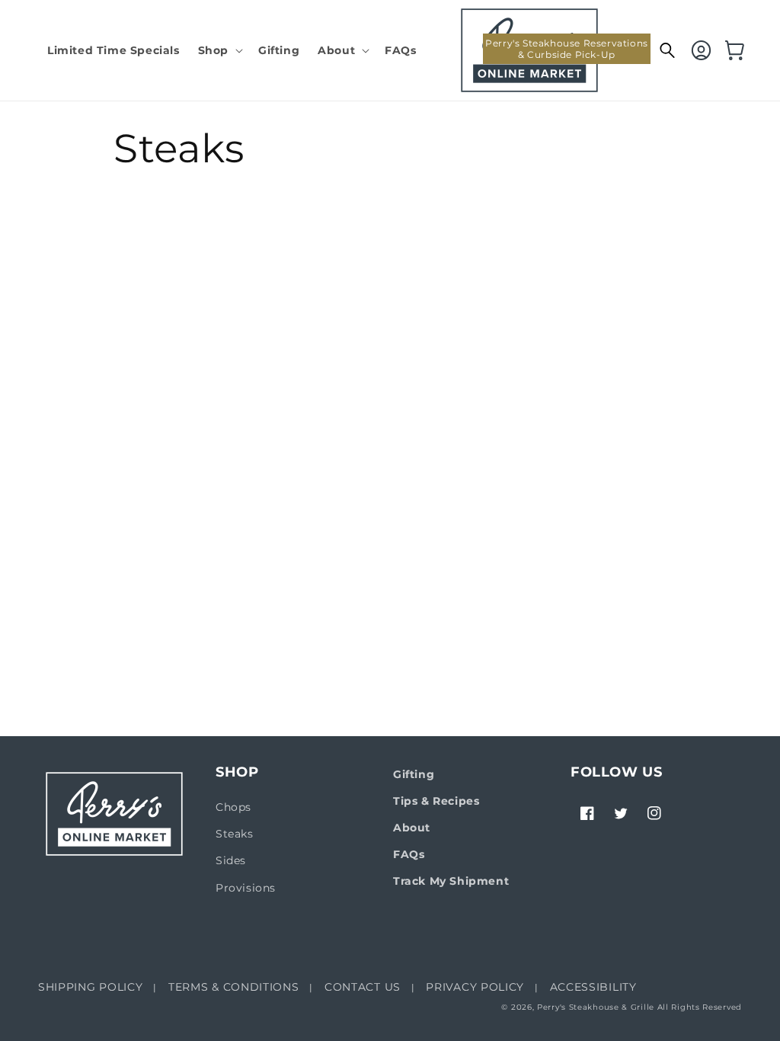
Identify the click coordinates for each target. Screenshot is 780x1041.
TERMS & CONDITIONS (233, 987)
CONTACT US (362, 987)
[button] (219, 50)
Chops (233, 807)
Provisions (246, 888)
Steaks (235, 834)
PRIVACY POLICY (475, 987)
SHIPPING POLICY (90, 987)
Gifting (413, 774)
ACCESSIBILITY (593, 987)
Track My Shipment (451, 881)
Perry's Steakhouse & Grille (595, 1007)
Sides (231, 860)
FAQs (408, 854)
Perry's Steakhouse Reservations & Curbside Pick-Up (566, 48)
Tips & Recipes (436, 801)
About (411, 827)
